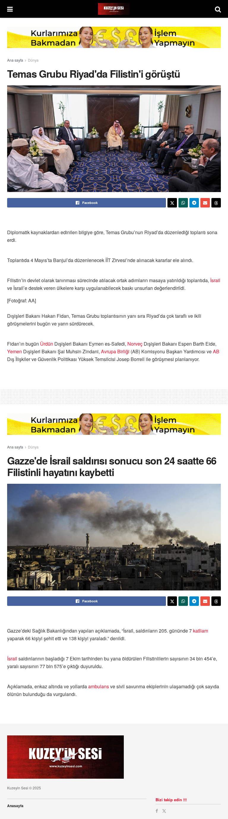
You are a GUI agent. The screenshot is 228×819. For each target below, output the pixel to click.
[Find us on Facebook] (157, 810)
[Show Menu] (10, 9)
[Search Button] (218, 9)
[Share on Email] (205, 202)
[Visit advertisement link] (114, 42)
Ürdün (46, 343)
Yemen (14, 351)
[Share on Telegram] (194, 202)
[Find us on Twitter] (164, 810)
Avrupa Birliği (115, 351)
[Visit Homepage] (114, 9)
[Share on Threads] (216, 202)
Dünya (33, 60)
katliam (200, 630)
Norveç (134, 343)
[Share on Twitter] (172, 202)
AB (216, 351)
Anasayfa (15, 805)
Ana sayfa (15, 60)
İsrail (215, 280)
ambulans (98, 686)
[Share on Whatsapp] (183, 202)
